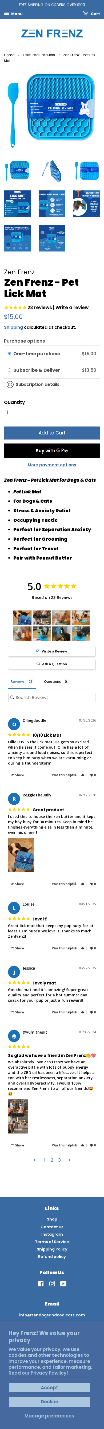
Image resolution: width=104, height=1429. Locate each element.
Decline (49, 1401)
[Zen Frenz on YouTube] (63, 1284)
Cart (95, 13)
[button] (84, 775)
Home (9, 55)
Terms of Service (52, 1241)
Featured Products (39, 55)
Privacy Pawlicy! (49, 1373)
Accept (49, 1387)
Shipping (13, 327)
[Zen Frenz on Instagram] (52, 1284)
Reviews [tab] (18, 681)
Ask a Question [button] (54, 664)
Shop (52, 1219)
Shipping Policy (52, 1249)
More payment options (52, 465)
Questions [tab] (52, 681)
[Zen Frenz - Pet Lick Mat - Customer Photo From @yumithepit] (42, 618)
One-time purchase (36, 354)
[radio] (9, 353)
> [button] (69, 1160)
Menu (16, 13)
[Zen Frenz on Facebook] (41, 1284)
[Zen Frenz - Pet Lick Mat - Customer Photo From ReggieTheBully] (22, 618)
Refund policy (52, 1256)
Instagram (52, 1234)
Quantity (14, 402)
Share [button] (19, 775)
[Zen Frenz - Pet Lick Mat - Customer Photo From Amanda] (42, 633)
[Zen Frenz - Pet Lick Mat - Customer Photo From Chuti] (61, 618)
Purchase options (24, 341)
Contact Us (52, 1227)
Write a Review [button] (54, 651)
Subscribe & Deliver (37, 370)
